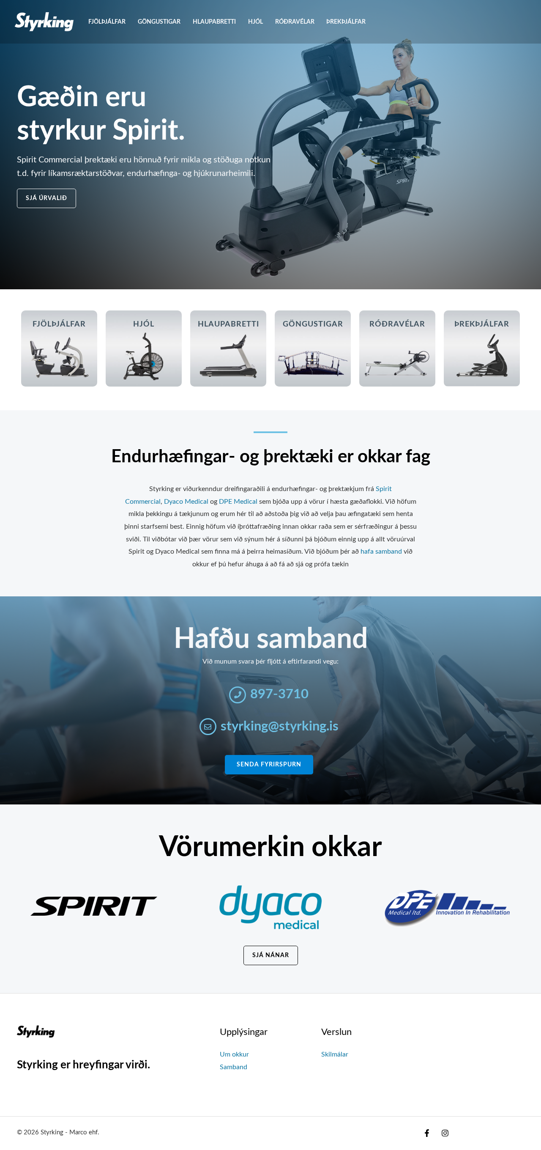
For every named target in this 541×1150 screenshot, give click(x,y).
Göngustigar (159, 22)
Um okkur (234, 1054)
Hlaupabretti (214, 22)
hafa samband (381, 551)
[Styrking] (44, 21)
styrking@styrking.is (280, 726)
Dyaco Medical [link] (186, 501)
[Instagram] (445, 1133)
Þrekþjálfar (346, 22)
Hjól (255, 22)
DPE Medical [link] (238, 501)
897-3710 (279, 694)
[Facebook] (427, 1133)
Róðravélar (294, 22)
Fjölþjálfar (107, 22)
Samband (233, 1067)
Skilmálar (334, 1054)
